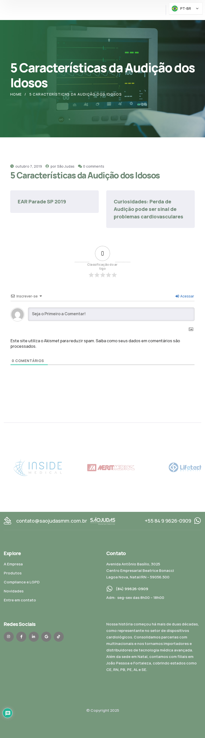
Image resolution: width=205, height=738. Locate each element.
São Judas (65, 166)
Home (16, 94)
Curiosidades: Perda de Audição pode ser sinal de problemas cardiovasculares (148, 209)
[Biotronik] (102, 467)
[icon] (9, 637)
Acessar (187, 296)
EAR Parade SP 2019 (42, 201)
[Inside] (176, 467)
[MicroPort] (28, 467)
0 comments (93, 166)
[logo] (102, 520)
